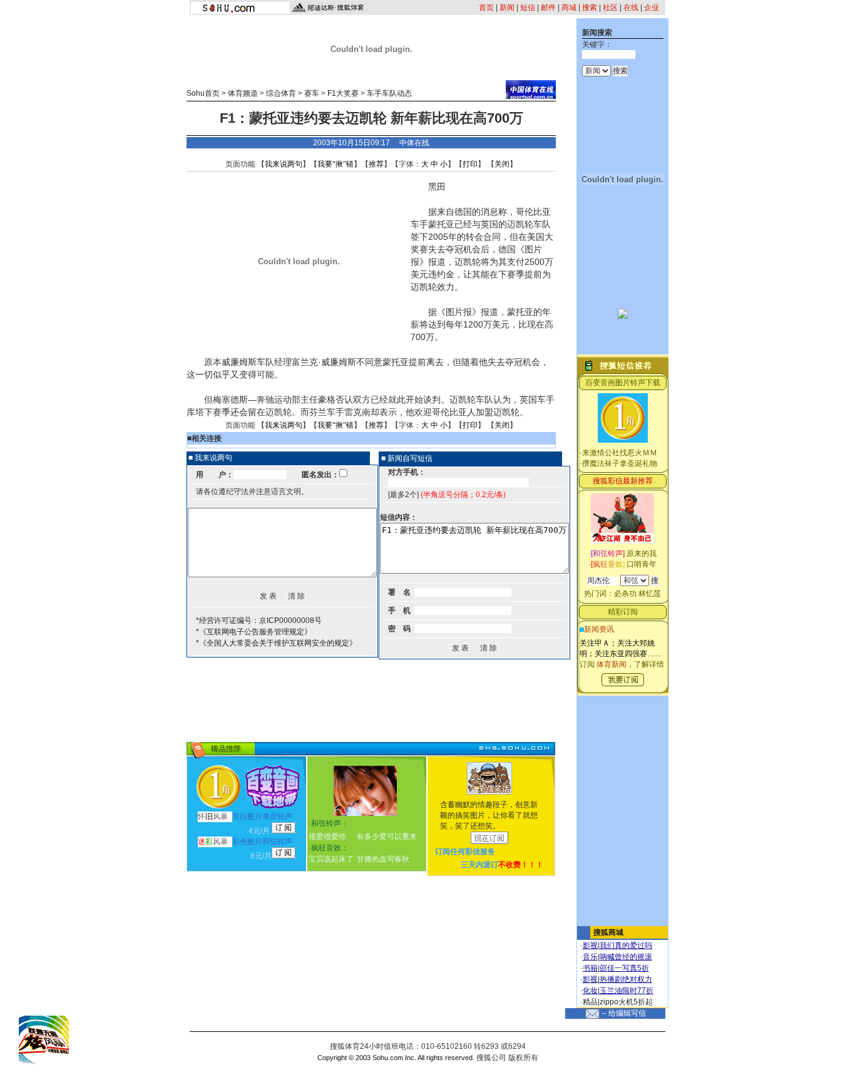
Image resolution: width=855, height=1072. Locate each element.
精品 (590, 1001)
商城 (568, 7)
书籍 (590, 968)
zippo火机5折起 (626, 1001)
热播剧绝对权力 (626, 979)
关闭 (501, 164)
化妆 (590, 990)
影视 (590, 945)
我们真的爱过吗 (626, 945)
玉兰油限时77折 (626, 990)
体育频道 (243, 93)
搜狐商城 (608, 932)
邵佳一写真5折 (624, 968)
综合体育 (281, 93)
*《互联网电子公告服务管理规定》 (254, 631)
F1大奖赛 (343, 93)
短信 (527, 7)
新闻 (507, 7)
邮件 (548, 7)
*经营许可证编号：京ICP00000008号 (259, 620)
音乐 (590, 956)
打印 (470, 164)
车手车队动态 (389, 93)
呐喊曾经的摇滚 (626, 956)
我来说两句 (283, 164)
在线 (630, 7)
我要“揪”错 (335, 164)
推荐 (376, 164)
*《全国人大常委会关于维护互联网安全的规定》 (276, 643)
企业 (651, 7)
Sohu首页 (203, 93)
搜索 (589, 7)
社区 (610, 7)
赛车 (311, 93)
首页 (486, 7)
